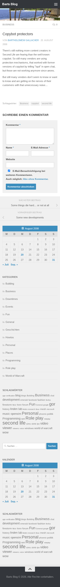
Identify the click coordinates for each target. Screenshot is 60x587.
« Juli (5, 264)
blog (17, 395)
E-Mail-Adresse (40, 147)
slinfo (34, 424)
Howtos (10, 337)
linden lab (16, 409)
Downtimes (12, 299)
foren (19, 405)
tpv (38, 424)
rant (23, 419)
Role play (11, 368)
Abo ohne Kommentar (35, 179)
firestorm (7, 405)
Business (8, 24)
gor (52, 404)
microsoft (50, 409)
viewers (16, 428)
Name (10, 147)
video (44, 423)
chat (52, 396)
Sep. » (14, 264)
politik (50, 414)
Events (9, 306)
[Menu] (56, 4)
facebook (32, 400)
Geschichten (12, 329)
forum (25, 404)
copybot (35, 103)
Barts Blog (10, 4)
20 (22, 254)
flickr (14, 405)
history (6, 409)
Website (10, 159)
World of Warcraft (15, 375)
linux (38, 409)
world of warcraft (43, 428)
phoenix (42, 414)
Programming (13, 360)
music (6, 413)
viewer (7, 428)
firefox (48, 400)
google (45, 405)
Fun (8, 314)
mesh (43, 409)
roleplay (47, 419)
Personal (10, 345)
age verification (8, 396)
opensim (16, 413)
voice (22, 428)
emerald (24, 400)
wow (5, 432)
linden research (29, 409)
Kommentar (13, 125)
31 (53, 259)
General (10, 322)
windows (29, 428)
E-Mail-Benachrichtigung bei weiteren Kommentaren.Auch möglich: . (27, 175)
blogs (23, 396)
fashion (41, 400)
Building (10, 283)
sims (28, 424)
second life (47, 103)
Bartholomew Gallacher (23, 40)
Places (9, 352)
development (11, 399)
